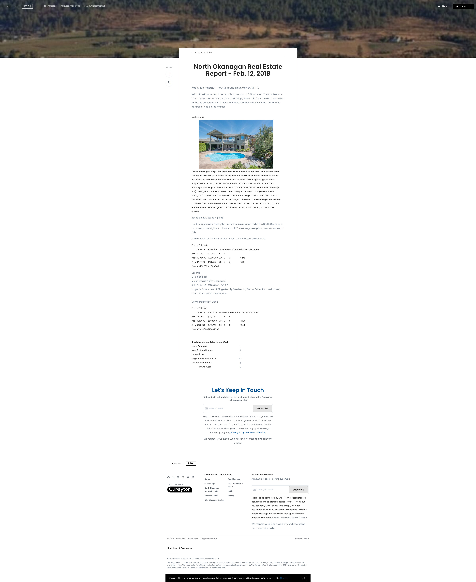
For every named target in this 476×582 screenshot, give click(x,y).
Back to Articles (203, 52)
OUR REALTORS (50, 6)
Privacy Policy (302, 538)
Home (207, 479)
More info (283, 578)
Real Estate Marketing (94, 6)
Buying (231, 495)
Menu (444, 6)
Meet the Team (211, 495)
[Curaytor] (179, 491)
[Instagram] (193, 477)
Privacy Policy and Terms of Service (248, 432)
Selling (231, 491)
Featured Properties (70, 6)
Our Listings (210, 483)
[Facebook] (168, 477)
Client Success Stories (214, 500)
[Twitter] (173, 477)
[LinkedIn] (178, 477)
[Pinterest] (183, 477)
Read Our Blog (234, 479)
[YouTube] (188, 477)
